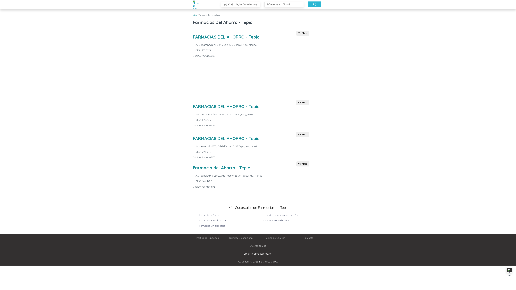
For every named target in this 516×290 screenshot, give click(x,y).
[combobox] (284, 4)
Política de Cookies (275, 237)
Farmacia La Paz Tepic (210, 215)
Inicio (195, 15)
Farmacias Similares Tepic (212, 225)
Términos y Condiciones (241, 237)
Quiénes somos (258, 245)
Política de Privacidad (207, 237)
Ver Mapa (302, 33)
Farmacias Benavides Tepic (276, 220)
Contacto (308, 237)
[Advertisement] (258, 80)
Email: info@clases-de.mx (258, 253)
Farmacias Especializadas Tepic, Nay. (281, 215)
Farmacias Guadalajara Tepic (214, 220)
